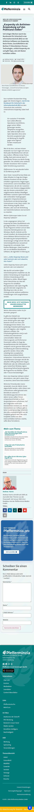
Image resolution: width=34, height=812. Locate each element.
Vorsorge (6, 773)
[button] (24, 9)
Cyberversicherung (18, 61)
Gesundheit (7, 760)
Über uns (7, 680)
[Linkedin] (6, 664)
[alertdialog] (17, 809)
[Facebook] (3, 664)
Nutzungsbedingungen (15, 791)
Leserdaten (7, 689)
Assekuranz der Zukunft (11, 717)
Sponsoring (7, 745)
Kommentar (7, 582)
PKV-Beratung (8, 720)
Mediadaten (8, 686)
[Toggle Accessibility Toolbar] (29, 807)
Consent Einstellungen (23, 787)
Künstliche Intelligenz (11, 729)
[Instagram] (9, 664)
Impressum (27, 791)
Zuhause (6, 776)
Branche (6, 779)
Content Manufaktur (10, 692)
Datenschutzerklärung (23, 794)
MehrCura (7, 707)
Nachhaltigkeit (8, 732)
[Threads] (12, 664)
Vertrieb (6, 770)
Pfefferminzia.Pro (9, 704)
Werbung (7, 742)
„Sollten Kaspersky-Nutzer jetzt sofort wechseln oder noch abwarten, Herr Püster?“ (16, 259)
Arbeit (6, 757)
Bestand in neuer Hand (11, 723)
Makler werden (9, 726)
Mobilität (7, 763)
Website (5, 620)
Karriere (6, 683)
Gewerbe (7, 766)
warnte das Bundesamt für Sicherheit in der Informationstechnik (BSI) (16, 103)
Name (5, 605)
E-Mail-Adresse (8, 612)
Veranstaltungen (9, 748)
